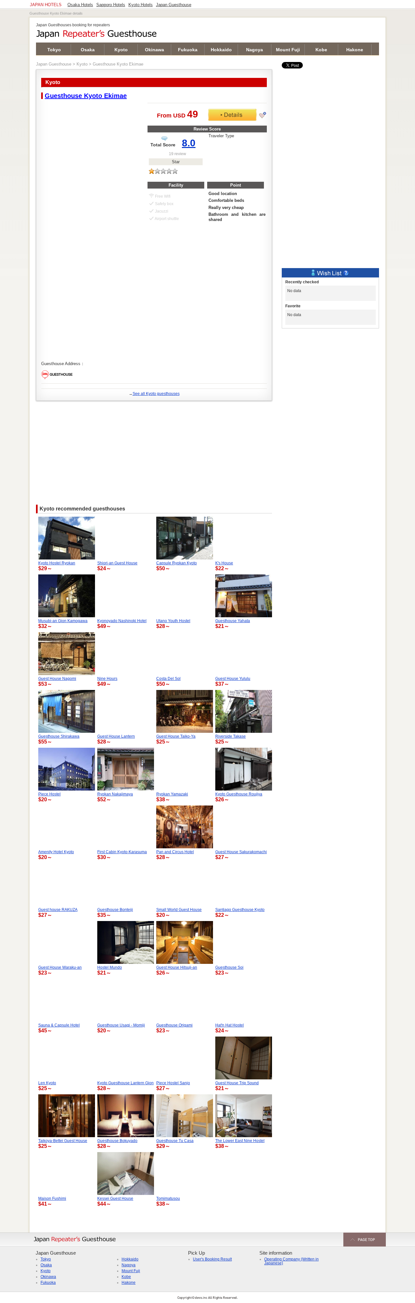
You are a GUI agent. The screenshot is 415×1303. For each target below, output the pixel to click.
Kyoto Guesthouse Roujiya (238, 794)
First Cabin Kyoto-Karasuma (122, 852)
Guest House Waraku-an (60, 967)
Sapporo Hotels (110, 5)
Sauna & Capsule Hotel (59, 1025)
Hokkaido (221, 49)
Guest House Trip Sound (237, 1083)
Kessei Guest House (115, 1198)
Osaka (88, 49)
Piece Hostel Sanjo (173, 1083)
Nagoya (254, 49)
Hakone (354, 49)
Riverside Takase (230, 736)
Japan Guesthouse (53, 64)
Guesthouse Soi (229, 967)
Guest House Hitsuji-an (176, 967)
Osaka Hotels (80, 5)
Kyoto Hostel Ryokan (56, 563)
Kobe (321, 49)
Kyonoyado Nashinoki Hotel (122, 621)
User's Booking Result (212, 1259)
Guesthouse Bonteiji (115, 909)
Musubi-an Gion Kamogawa (63, 621)
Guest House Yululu (232, 678)
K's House (224, 563)
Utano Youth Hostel (173, 621)
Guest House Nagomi (57, 678)
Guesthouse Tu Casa (175, 1140)
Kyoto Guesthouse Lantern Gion (125, 1083)
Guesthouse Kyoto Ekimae (86, 95)
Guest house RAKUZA (57, 909)
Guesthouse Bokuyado (117, 1140)
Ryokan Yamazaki (172, 794)
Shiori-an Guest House (117, 563)
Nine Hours (107, 678)
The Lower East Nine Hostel (240, 1140)
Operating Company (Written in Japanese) (291, 1261)
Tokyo (54, 49)
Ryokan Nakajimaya (115, 794)
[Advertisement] (154, 449)
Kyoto (121, 49)
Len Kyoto (47, 1083)
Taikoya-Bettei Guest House (62, 1140)
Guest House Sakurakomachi (241, 852)
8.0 (189, 143)
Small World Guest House (179, 909)
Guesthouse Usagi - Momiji (121, 1025)
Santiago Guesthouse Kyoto (240, 909)
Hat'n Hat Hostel (229, 1025)
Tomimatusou (168, 1198)
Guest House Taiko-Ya (176, 736)
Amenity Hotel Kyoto (56, 852)
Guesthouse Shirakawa (58, 736)
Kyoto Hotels (140, 5)
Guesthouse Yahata (232, 621)
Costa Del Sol (168, 678)
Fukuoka (187, 49)
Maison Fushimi (52, 1198)
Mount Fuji (288, 49)
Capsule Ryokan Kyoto (176, 563)
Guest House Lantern (116, 736)
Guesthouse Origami (174, 1025)
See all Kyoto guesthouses (156, 393)
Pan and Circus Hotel (175, 852)
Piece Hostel (49, 794)
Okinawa (154, 49)
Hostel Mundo (109, 967)
